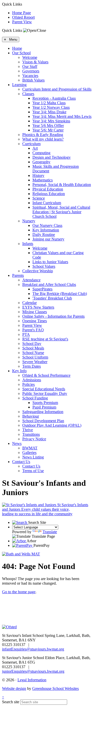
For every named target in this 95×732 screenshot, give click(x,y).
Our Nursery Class (47, 225)
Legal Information (31, 680)
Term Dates (31, 366)
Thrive (27, 430)
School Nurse (33, 352)
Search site (10, 702)
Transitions (31, 434)
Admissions (31, 380)
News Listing (33, 457)
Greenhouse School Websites (55, 688)
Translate (50, 532)
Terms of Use (33, 471)
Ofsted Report (23, 17)
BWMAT (29, 448)
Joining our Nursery (48, 239)
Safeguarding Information (42, 412)
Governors (30, 71)
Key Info (19, 371)
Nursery (28, 221)
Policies (28, 384)
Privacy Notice (34, 439)
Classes (28, 94)
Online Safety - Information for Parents (53, 316)
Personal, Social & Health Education (61, 184)
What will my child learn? (43, 139)
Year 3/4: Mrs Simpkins (51, 121)
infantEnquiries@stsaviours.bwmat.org (33, 649)
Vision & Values (35, 62)
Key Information (45, 230)
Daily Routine (43, 234)
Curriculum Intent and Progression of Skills (56, 89)
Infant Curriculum (46, 203)
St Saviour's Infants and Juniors (45, 509)
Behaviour (30, 416)
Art (35, 148)
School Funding (35, 398)
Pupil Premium (44, 407)
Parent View (22, 22)
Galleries (29, 452)
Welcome (29, 57)
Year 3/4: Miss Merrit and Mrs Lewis (61, 116)
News (17, 443)
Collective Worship (37, 271)
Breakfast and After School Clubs (49, 284)
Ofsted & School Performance (46, 375)
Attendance (31, 280)
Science (38, 198)
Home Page (21, 13)
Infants (27, 243)
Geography (41, 162)
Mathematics (42, 180)
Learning (19, 85)
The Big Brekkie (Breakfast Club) (59, 293)
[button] (34, 30)
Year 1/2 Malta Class (49, 103)
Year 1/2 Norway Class (51, 107)
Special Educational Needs (43, 389)
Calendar (29, 303)
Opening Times (34, 321)
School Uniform (35, 357)
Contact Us (21, 461)
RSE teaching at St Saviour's (45, 339)
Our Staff (29, 66)
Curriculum (31, 144)
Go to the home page (18, 592)
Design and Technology (51, 157)
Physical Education (47, 189)
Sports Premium (45, 402)
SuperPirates (42, 289)
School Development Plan (43, 421)
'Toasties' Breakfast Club (52, 298)
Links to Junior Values (50, 262)
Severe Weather (34, 362)
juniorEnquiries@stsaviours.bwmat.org (33, 671)
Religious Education (48, 194)
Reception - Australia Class (54, 98)
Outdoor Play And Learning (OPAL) (51, 425)
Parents (18, 275)
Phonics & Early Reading (42, 134)
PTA (26, 334)
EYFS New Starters (38, 307)
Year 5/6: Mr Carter (48, 130)
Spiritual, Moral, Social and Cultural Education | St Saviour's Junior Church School (61, 212)
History (38, 175)
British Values (33, 80)
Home (17, 48)
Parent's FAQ (33, 330)
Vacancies (30, 75)
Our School (21, 53)
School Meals (33, 348)
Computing (41, 153)
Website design (14, 688)
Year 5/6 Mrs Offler (48, 125)
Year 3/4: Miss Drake (49, 112)
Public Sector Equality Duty (44, 393)
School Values (43, 266)
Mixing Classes (34, 312)
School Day (31, 343)
